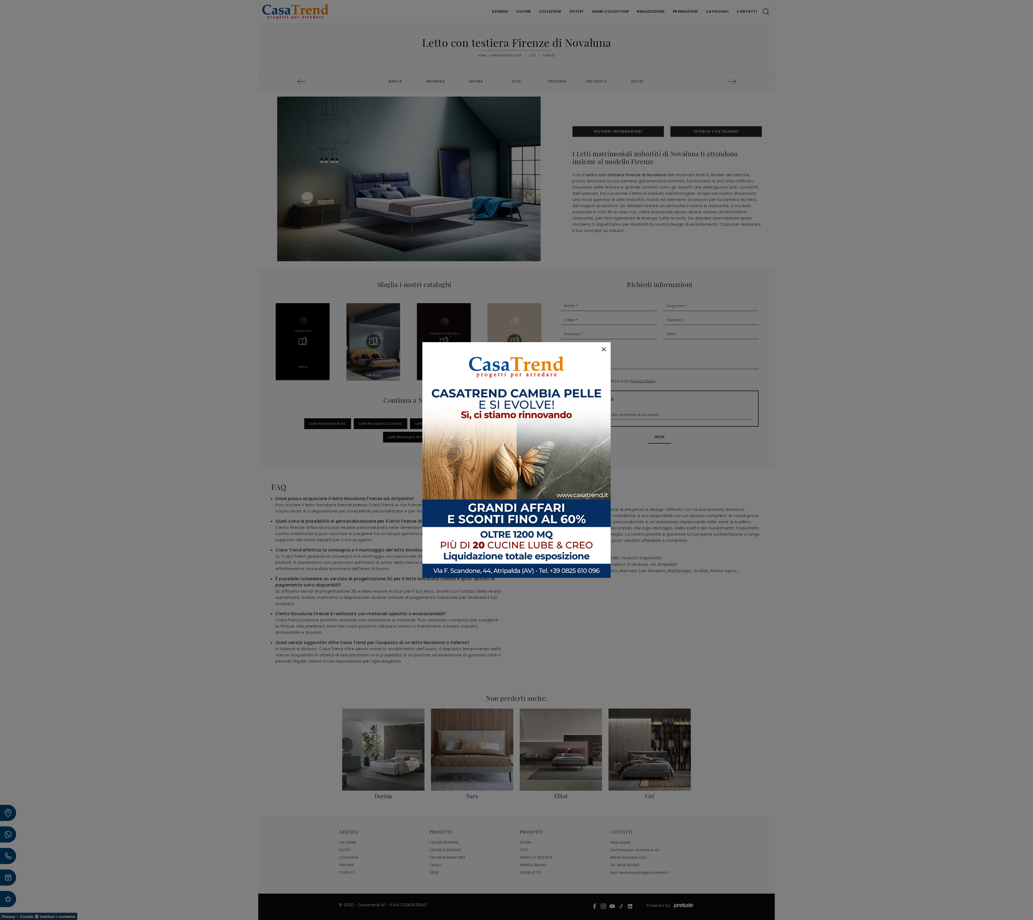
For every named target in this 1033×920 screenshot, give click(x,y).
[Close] (604, 349)
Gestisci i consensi (57, 916)
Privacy (8, 916)
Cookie (26, 916)
